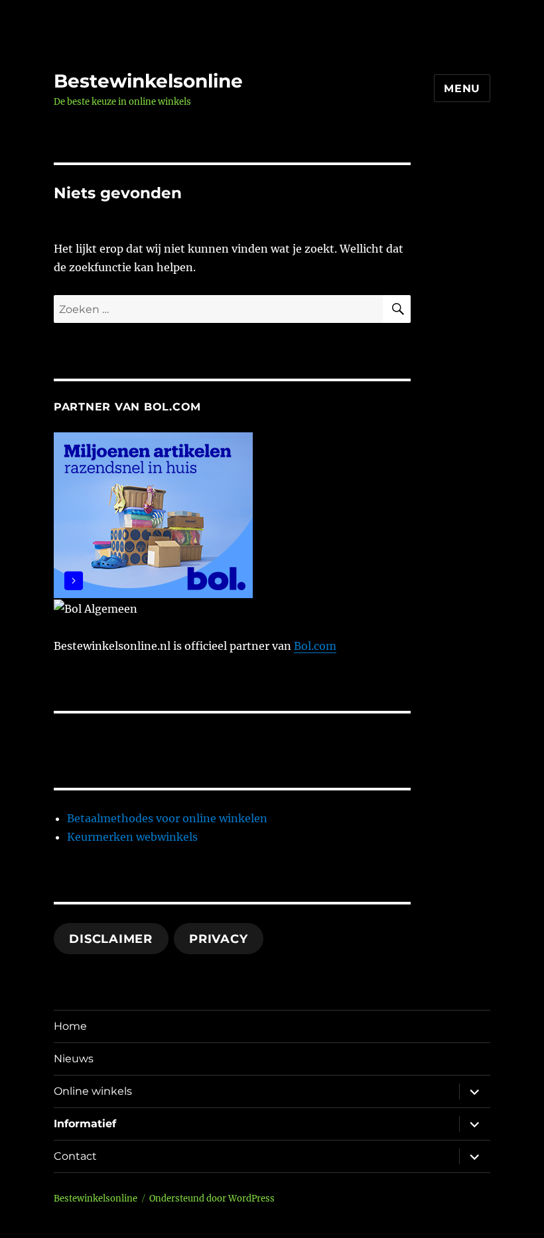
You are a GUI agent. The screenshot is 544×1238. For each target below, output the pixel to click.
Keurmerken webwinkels (132, 836)
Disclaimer (111, 939)
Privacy (218, 939)
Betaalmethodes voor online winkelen (167, 818)
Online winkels (93, 1091)
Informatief (85, 1123)
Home (70, 1026)
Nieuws (74, 1058)
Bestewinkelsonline (148, 81)
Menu (462, 88)
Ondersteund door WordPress (212, 1198)
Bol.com (315, 645)
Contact (75, 1156)
